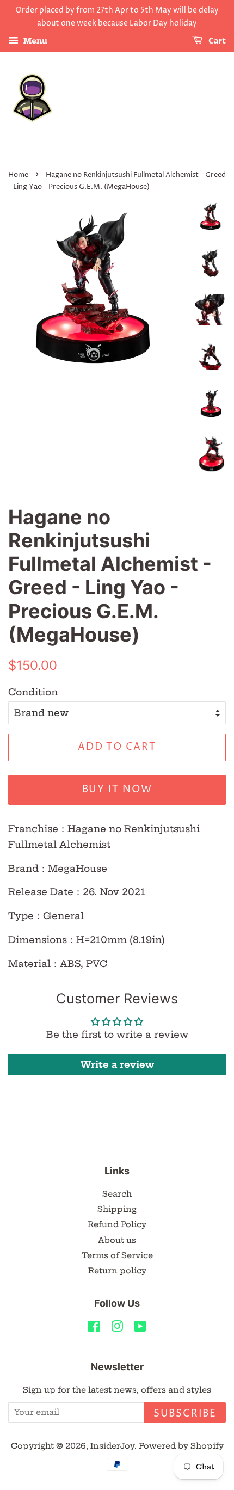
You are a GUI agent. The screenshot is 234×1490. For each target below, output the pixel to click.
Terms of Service (117, 1255)
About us (117, 1240)
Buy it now (117, 789)
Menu (34, 41)
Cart (216, 41)
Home (18, 175)
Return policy (117, 1271)
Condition (33, 692)
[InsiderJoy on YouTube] (140, 1328)
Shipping (117, 1209)
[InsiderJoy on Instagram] (117, 1328)
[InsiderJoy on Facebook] (94, 1328)
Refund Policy (117, 1224)
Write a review (117, 1064)
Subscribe (185, 1413)
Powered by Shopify (181, 1446)
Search (117, 1194)
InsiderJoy (112, 1446)
